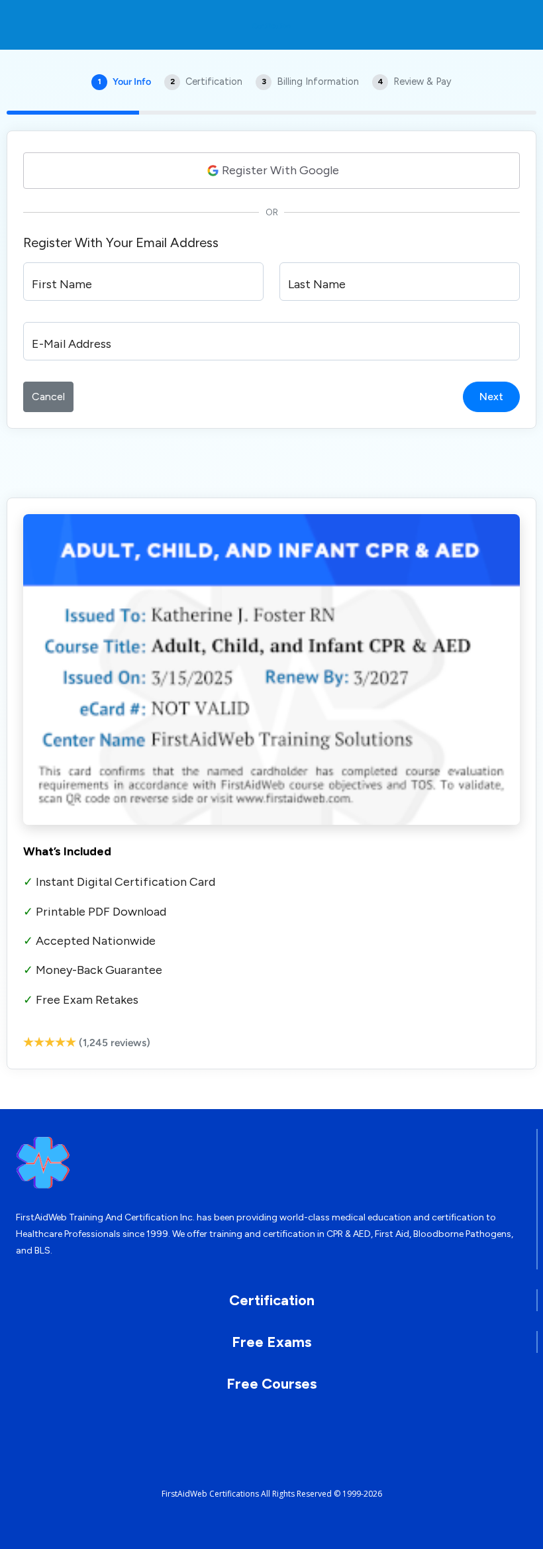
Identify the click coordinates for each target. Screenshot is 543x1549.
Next (491, 396)
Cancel (48, 396)
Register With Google (280, 170)
